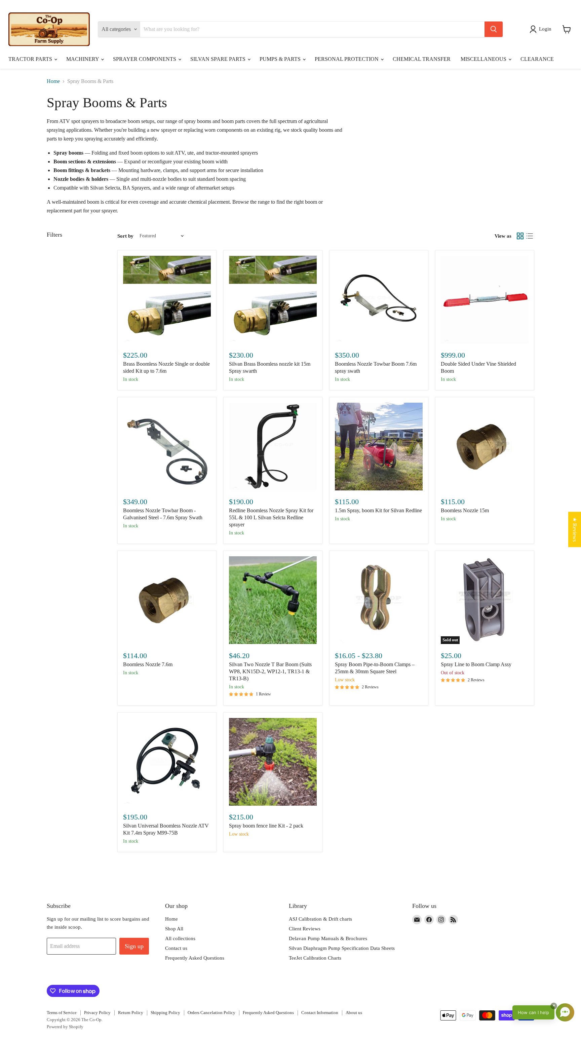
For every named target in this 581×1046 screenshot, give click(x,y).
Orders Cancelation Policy (211, 1012)
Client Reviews (304, 928)
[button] (542, 29)
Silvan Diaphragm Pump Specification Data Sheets (342, 948)
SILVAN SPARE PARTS (218, 59)
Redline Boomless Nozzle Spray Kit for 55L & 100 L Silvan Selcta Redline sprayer (271, 517)
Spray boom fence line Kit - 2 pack (266, 826)
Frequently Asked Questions (194, 958)
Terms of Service (62, 1012)
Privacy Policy (97, 1012)
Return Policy (130, 1012)
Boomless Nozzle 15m (465, 510)
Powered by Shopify (65, 1026)
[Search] (494, 29)
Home (53, 81)
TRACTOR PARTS (30, 59)
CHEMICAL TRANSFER (422, 59)
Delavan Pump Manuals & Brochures (328, 938)
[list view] (529, 236)
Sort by (125, 236)
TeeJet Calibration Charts (315, 958)
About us (354, 1012)
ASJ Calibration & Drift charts (320, 919)
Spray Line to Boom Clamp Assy (476, 664)
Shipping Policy (165, 1012)
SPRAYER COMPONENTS (145, 59)
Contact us (176, 948)
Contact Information (319, 1012)
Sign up (134, 946)
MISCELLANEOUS (484, 59)
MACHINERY (83, 59)
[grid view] (520, 236)
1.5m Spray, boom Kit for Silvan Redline (378, 510)
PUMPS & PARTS (281, 59)
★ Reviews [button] (575, 529)
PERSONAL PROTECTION (347, 59)
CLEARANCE (537, 59)
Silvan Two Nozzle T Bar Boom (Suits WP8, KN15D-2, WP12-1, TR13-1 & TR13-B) (270, 671)
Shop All (174, 928)
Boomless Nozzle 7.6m (147, 664)
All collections (180, 938)
